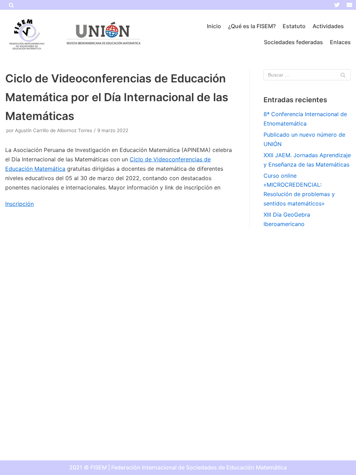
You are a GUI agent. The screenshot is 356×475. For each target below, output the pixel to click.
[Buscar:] (307, 74)
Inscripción (19, 203)
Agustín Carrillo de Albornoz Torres (53, 130)
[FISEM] (26, 34)
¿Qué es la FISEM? (252, 26)
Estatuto (294, 26)
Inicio (214, 26)
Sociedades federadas (293, 42)
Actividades (328, 26)
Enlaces (340, 42)
